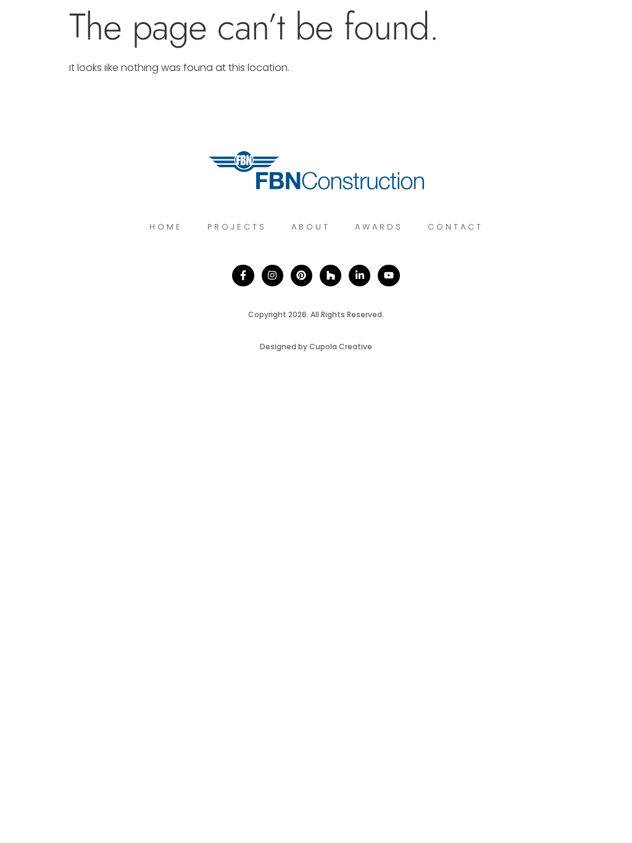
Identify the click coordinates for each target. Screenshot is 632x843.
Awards (379, 227)
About (310, 227)
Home (166, 227)
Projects (237, 227)
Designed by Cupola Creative (316, 346)
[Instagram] (272, 275)
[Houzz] (330, 275)
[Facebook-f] (243, 275)
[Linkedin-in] (359, 275)
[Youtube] (388, 275)
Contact (455, 227)
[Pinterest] (301, 275)
